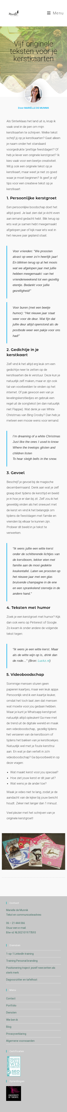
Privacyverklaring (16, 1033)
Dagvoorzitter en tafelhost (21, 979)
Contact (10, 998)
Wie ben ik (12, 1019)
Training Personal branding (22, 960)
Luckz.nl (44, 661)
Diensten (11, 1012)
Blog (8, 1026)
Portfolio (11, 1005)
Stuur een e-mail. (16, 927)
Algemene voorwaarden (20, 1040)
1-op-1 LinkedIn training (20, 953)
